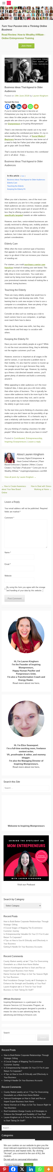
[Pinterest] (24, 106)
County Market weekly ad (14, 961)
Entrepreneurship (34, 438)
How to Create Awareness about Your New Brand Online (14, 489)
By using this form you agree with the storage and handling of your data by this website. (25, 588)
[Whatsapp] (30, 106)
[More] (36, 106)
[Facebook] (7, 106)
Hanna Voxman (10, 974)
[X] (13, 106)
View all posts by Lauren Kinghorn (20, 477)
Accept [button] (28, 1165)
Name (8, 552)
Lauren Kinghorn (40, 96)
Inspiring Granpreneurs (15, 441)
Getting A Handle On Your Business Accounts (23, 947)
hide (22, 176)
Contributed (19, 438)
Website (8, 576)
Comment (9, 518)
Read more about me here (26, 683)
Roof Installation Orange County (17, 980)
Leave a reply (34, 441)
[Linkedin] (18, 106)
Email (8, 564)
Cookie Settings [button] (13, 1165)
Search (7, 1033)
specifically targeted (14, 215)
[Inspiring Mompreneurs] (26, 13)
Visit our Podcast (26, 884)
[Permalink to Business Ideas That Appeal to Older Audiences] (26, 70)
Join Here (26, 46)
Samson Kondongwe (12, 968)
